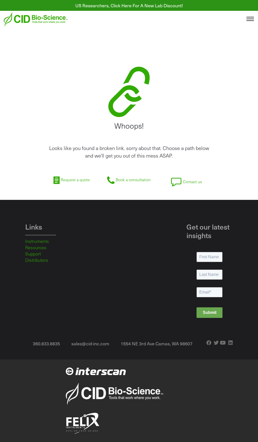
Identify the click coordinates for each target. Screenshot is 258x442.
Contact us (192, 181)
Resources (35, 247)
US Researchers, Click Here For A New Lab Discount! (129, 5)
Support (33, 254)
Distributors (36, 260)
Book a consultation (133, 179)
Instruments (37, 241)
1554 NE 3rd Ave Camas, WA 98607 (156, 343)
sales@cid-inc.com (90, 343)
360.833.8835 (46, 343)
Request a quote (75, 179)
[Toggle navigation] (250, 19)
